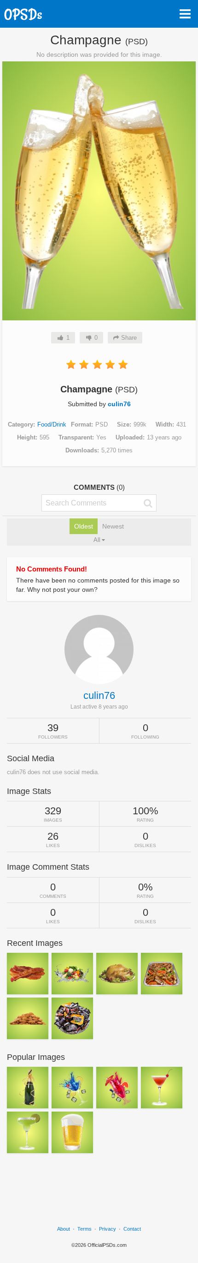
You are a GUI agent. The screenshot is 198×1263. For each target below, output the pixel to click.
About (63, 1229)
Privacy (107, 1229)
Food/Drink (51, 424)
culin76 (119, 404)
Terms (84, 1229)
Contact (132, 1229)
